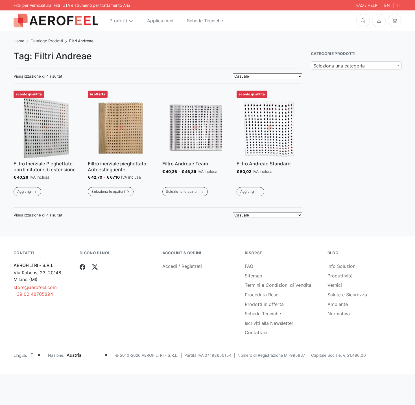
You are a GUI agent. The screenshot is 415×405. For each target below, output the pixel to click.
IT (399, 5)
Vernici (334, 285)
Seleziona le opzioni (108, 191)
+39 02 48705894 (33, 294)
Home (19, 40)
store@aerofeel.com (35, 287)
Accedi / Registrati (182, 266)
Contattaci (256, 332)
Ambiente (337, 304)
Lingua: (20, 355)
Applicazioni (160, 20)
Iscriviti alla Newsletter (269, 323)
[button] (363, 20)
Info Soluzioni (342, 266)
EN (387, 5)
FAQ (249, 266)
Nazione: (56, 355)
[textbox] (356, 66)
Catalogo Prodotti (46, 40)
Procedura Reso (262, 294)
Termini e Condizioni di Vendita (278, 285)
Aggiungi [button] (24, 191)
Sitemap (253, 276)
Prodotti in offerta (264, 304)
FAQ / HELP (366, 5)
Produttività (340, 276)
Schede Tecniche (205, 20)
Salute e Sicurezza (347, 294)
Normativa (338, 313)
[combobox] (356, 65)
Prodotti (118, 20)
